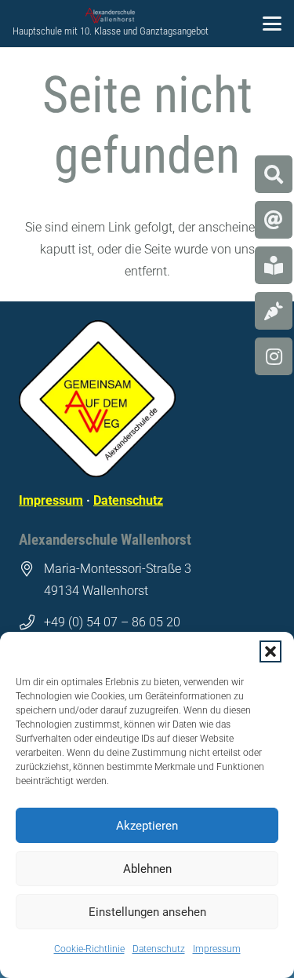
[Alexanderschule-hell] (110, 16)
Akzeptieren (147, 826)
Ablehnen (147, 869)
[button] (270, 651)
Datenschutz (158, 948)
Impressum (217, 948)
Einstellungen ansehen (147, 912)
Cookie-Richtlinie (89, 948)
